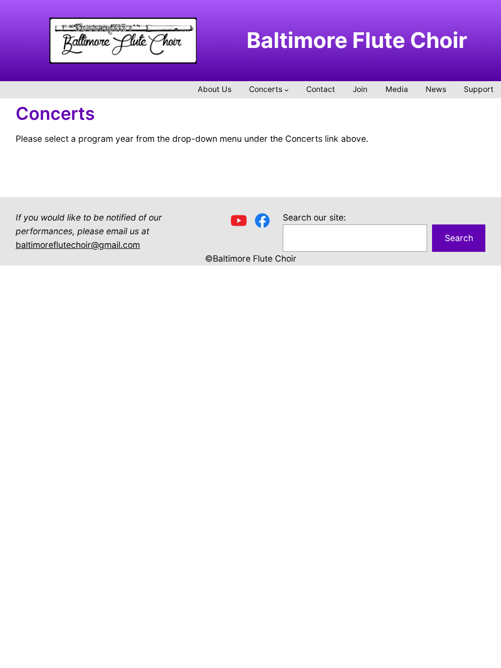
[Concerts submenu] (286, 90)
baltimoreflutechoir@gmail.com (78, 245)
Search (459, 238)
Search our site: (314, 217)
